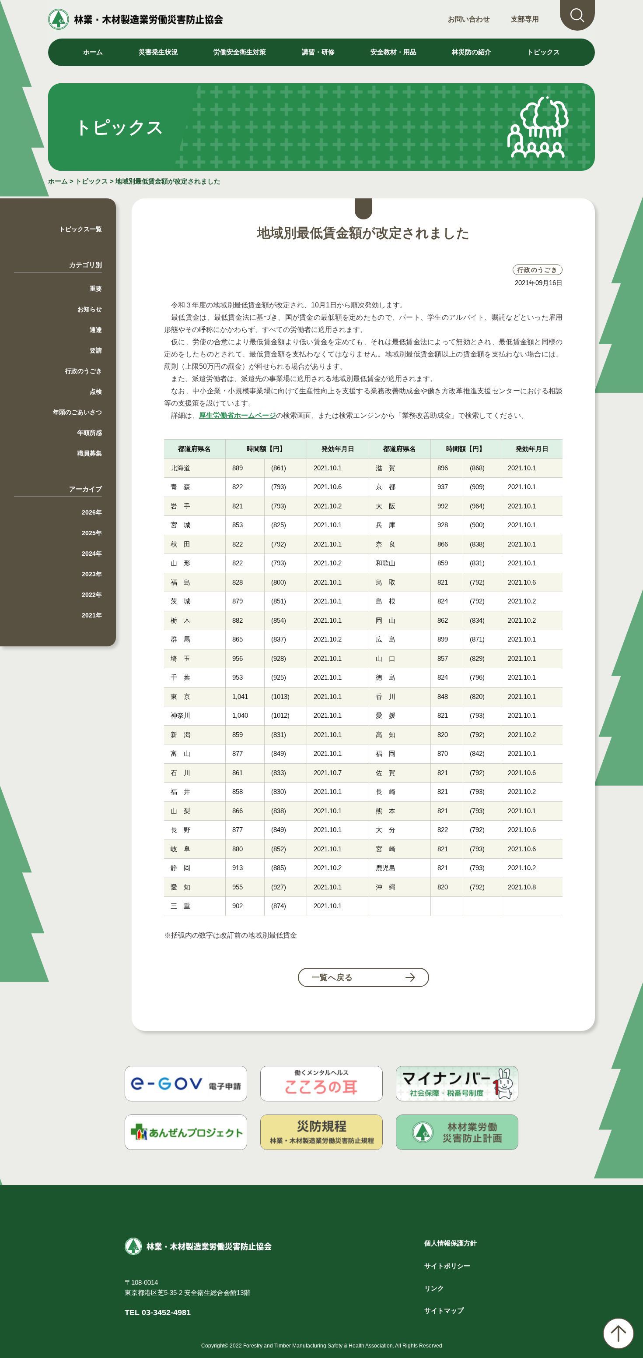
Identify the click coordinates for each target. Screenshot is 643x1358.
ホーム (93, 52)
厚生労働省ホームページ (237, 415)
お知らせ (89, 309)
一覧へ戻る (332, 977)
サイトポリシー (447, 1266)
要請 (96, 350)
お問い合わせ (469, 19)
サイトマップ (444, 1310)
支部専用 (525, 19)
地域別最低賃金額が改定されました (167, 181)
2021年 (92, 615)
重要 (96, 288)
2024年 (92, 553)
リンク (434, 1288)
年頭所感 (89, 432)
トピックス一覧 (80, 229)
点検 (96, 391)
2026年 (92, 512)
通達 (96, 329)
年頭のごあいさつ (77, 412)
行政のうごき (83, 370)
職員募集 (89, 453)
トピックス (543, 52)
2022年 (92, 594)
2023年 (92, 574)
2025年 (92, 532)
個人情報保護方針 (450, 1243)
